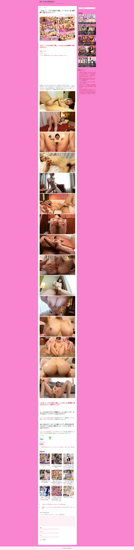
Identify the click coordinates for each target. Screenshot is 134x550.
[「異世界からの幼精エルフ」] (68, 491)
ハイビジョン (52, 55)
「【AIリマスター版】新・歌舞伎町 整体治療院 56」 (57, 466)
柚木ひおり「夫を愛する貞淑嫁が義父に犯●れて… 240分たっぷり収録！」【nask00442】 (87, 54)
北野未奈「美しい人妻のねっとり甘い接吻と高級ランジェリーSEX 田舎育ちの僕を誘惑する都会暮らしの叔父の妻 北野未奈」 (87, 85)
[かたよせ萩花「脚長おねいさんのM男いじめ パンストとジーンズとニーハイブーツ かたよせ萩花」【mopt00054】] (87, 62)
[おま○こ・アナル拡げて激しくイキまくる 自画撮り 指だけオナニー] (57, 110)
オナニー (65, 55)
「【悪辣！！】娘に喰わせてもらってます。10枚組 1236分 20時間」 (45, 498)
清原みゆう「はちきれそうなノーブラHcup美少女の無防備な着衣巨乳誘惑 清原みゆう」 (87, 79)
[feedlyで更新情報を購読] (91, 1)
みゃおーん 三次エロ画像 (44, 417)
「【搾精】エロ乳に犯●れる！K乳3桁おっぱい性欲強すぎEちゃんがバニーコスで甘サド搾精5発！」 (57, 500)
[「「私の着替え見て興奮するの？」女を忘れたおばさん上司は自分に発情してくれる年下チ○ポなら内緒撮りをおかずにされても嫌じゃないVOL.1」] (68, 459)
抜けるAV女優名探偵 (47, 1)
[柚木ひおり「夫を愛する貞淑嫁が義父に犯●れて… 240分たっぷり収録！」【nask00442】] (87, 51)
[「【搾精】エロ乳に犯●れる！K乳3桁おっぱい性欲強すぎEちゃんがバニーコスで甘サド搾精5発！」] (56, 491)
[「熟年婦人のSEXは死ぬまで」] (45, 459)
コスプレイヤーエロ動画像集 (45, 431)
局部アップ (57, 55)
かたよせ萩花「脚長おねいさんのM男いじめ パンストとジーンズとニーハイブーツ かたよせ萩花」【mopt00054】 (87, 65)
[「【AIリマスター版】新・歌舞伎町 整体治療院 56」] (56, 459)
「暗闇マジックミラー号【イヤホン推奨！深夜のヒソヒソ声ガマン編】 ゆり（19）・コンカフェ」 (58, 508)
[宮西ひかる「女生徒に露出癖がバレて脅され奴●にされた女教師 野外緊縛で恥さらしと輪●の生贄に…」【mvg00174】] (87, 30)
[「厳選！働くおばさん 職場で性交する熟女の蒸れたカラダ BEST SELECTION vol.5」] (56, 475)
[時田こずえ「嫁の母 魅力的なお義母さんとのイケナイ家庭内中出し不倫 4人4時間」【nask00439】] (87, 41)
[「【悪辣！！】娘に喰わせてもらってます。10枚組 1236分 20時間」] (45, 491)
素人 (60, 55)
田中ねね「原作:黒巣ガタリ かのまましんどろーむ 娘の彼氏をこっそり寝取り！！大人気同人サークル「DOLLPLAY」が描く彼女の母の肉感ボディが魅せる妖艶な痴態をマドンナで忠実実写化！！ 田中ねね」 (87, 91)
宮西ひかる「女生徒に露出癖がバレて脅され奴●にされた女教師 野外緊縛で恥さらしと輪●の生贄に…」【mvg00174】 (87, 33)
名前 (41, 527)
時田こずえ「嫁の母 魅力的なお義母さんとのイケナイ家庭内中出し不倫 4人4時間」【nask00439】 (87, 43)
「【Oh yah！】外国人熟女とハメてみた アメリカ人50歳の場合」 (53, 504)
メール (41, 531)
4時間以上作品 (47, 55)
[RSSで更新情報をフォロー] (93, 1)
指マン (62, 55)
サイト (41, 535)
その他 (73, 15)
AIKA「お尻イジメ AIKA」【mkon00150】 (87, 23)
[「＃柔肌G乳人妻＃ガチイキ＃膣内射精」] (45, 475)
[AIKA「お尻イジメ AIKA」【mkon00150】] (87, 19)
